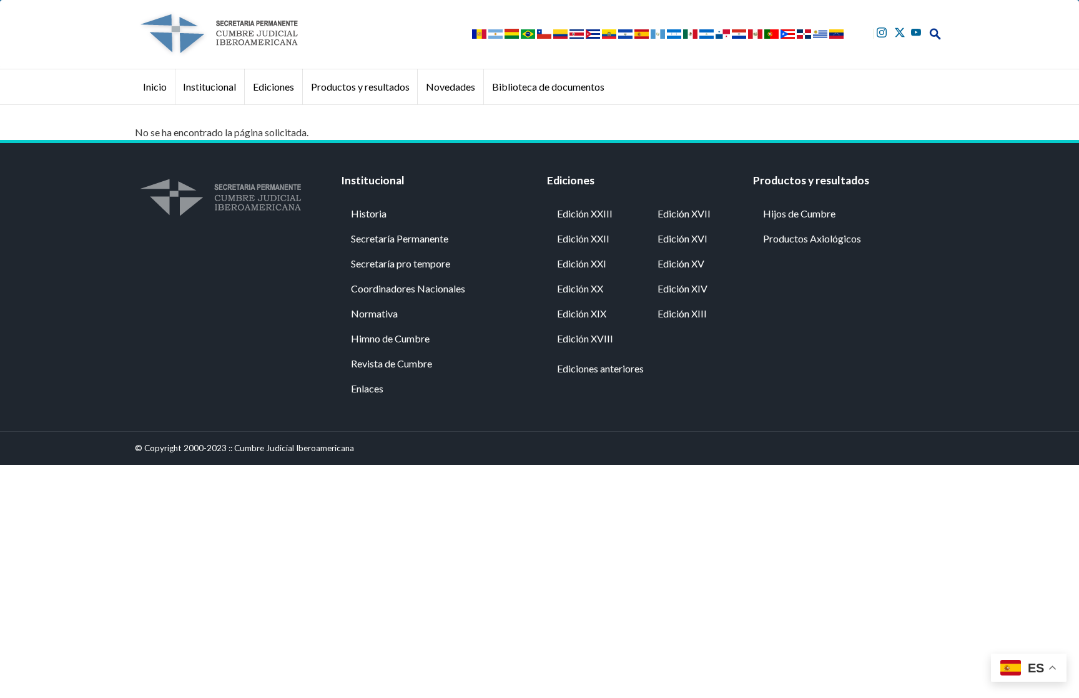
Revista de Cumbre (391, 363)
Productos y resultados (360, 86)
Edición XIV (682, 288)
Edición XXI (581, 263)
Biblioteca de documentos (548, 86)
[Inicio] (219, 34)
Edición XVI (682, 238)
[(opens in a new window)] (883, 30)
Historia (369, 213)
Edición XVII (684, 213)
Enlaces (367, 388)
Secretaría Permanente (399, 238)
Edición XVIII (585, 338)
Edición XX (580, 288)
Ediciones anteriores (600, 368)
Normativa (374, 313)
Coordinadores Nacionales (408, 288)
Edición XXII (583, 238)
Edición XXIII (585, 213)
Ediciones (273, 86)
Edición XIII (682, 313)
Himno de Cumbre (390, 338)
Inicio (155, 86)
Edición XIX (581, 313)
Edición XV (681, 263)
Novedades (450, 86)
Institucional (209, 86)
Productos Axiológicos (812, 238)
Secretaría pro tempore (400, 263)
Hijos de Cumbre (799, 213)
